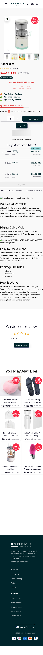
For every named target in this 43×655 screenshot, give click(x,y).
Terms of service (17, 603)
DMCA (13, 587)
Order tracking (16, 579)
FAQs (13, 583)
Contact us (15, 574)
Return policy (16, 611)
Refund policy (16, 616)
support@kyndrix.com (19, 562)
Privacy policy (16, 598)
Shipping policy (17, 607)
